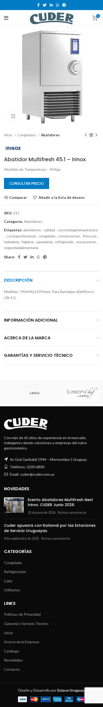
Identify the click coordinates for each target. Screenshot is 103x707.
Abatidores (50, 135)
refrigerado (64, 242)
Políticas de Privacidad (22, 614)
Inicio (8, 135)
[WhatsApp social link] (57, 5)
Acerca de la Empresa (21, 642)
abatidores (32, 230)
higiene (28, 242)
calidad (49, 230)
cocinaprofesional (21, 236)
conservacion (69, 236)
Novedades (13, 660)
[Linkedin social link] (51, 5)
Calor (8, 581)
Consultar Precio (26, 183)
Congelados (27, 135)
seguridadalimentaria (21, 247)
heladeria (11, 242)
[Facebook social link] (38, 5)
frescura (89, 236)
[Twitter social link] (44, 5)
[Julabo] (75, 393)
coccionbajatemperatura (78, 230)
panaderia (44, 242)
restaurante (86, 242)
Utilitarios (12, 590)
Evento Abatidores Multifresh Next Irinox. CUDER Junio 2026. (60, 502)
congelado (46, 236)
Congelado (13, 562)
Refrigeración (15, 571)
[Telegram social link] (64, 5)
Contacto (12, 669)
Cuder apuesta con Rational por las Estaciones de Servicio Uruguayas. (50, 528)
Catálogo (11, 651)
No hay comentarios (72, 513)
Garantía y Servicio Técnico (26, 623)
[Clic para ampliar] (13, 116)
